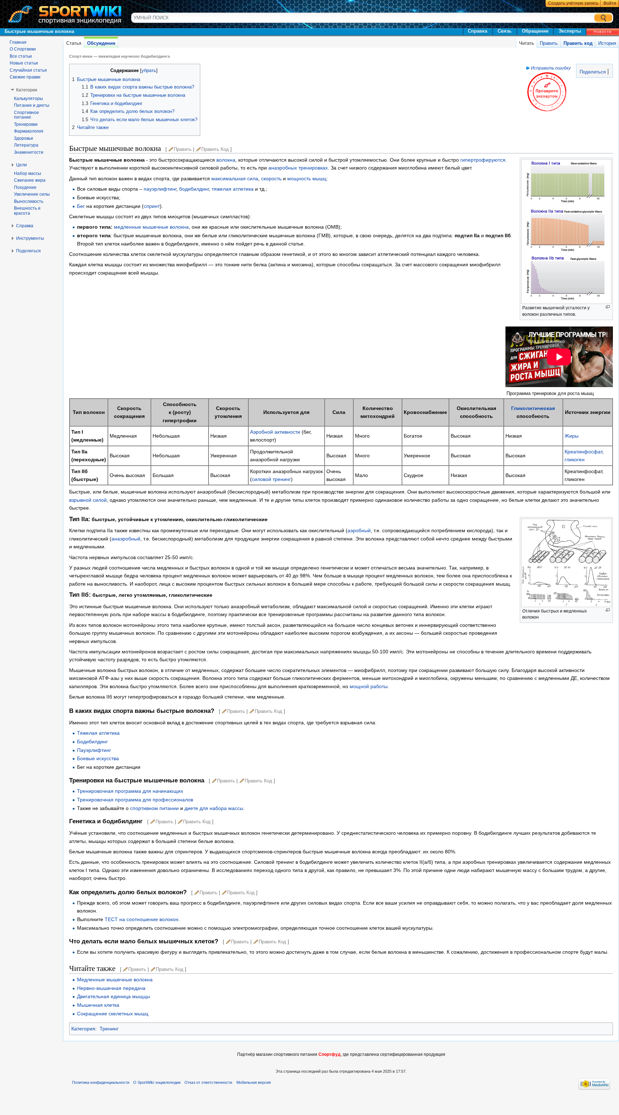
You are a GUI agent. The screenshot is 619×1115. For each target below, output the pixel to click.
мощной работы (369, 686)
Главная (18, 42)
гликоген (575, 459)
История (607, 43)
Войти (610, 3)
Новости (602, 31)
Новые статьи (24, 63)
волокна (225, 160)
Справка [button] (24, 225)
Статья (73, 43)
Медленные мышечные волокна (115, 979)
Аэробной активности (275, 432)
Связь (505, 31)
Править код (577, 43)
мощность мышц (306, 178)
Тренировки (26, 124)
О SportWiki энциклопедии (157, 1082)
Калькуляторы (28, 98)
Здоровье (23, 138)
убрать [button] (148, 70)
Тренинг (109, 1028)
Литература (26, 145)
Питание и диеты (31, 105)
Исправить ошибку (551, 68)
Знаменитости (28, 152)
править (183, 149)
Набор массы (27, 173)
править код (215, 149)
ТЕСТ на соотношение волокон (141, 919)
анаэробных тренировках (298, 168)
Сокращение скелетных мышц (112, 1013)
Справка (477, 31)
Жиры (572, 436)
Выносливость (28, 201)
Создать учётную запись (573, 3)
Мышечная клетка (98, 1005)
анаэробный (125, 539)
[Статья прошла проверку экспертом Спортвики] (546, 92)
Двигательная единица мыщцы (113, 996)
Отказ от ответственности (208, 1082)
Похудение (25, 187)
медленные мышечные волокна (151, 227)
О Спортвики (23, 49)
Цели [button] (21, 164)
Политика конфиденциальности (100, 1082)
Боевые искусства (98, 758)
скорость (271, 178)
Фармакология (28, 131)
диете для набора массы (213, 808)
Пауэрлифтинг (94, 750)
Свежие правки (25, 77)
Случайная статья (28, 70)
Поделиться (592, 72)
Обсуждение (101, 43)
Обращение (535, 31)
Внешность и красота (27, 211)
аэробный (359, 530)
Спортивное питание (26, 115)
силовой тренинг (271, 479)
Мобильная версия (253, 1082)
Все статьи (21, 56)
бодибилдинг (194, 189)
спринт (152, 206)
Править (549, 43)
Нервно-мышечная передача (111, 988)
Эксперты (569, 31)
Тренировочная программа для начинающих (130, 791)
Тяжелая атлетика (98, 733)
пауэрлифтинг (160, 189)
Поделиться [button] (28, 250)
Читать (526, 43)
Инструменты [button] (30, 238)
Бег (81, 206)
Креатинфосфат (583, 451)
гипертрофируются (482, 160)
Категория (83, 1028)
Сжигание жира (29, 180)
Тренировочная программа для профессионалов (135, 799)
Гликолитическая (533, 408)
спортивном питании (154, 808)
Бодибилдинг (92, 741)
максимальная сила (234, 178)
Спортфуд (329, 1054)
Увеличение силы (32, 194)
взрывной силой (88, 500)
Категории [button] (26, 89)
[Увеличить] (607, 307)
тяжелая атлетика (233, 189)
